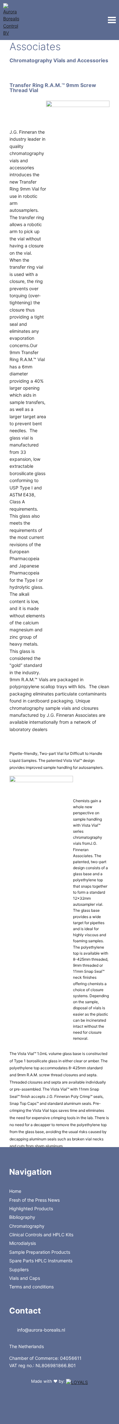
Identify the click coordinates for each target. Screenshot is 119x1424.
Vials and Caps (24, 1278)
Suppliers (19, 1269)
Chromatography (26, 1226)
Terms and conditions (31, 1286)
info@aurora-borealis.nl (40, 1330)
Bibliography (22, 1217)
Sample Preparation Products (39, 1252)
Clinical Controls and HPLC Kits (41, 1234)
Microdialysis (22, 1243)
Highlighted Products (31, 1208)
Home (15, 1191)
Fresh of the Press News (34, 1200)
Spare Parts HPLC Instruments (40, 1260)
